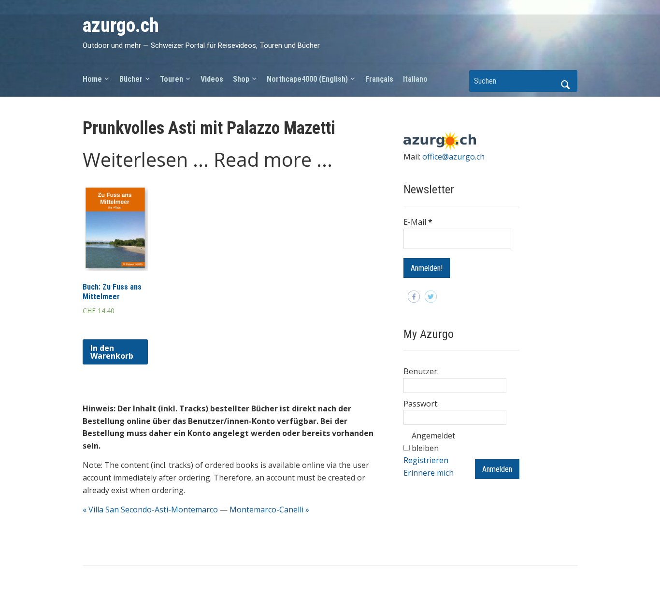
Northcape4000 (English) (307, 79)
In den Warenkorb (111, 352)
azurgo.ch (121, 25)
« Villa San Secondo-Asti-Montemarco (150, 509)
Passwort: (421, 403)
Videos (212, 79)
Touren (171, 79)
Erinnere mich (428, 472)
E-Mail (417, 222)
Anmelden (497, 469)
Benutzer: (421, 371)
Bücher (131, 79)
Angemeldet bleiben (433, 441)
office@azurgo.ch (453, 156)
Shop (241, 79)
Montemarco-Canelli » (269, 509)
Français (379, 79)
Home (92, 79)
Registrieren (425, 460)
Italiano (415, 79)
